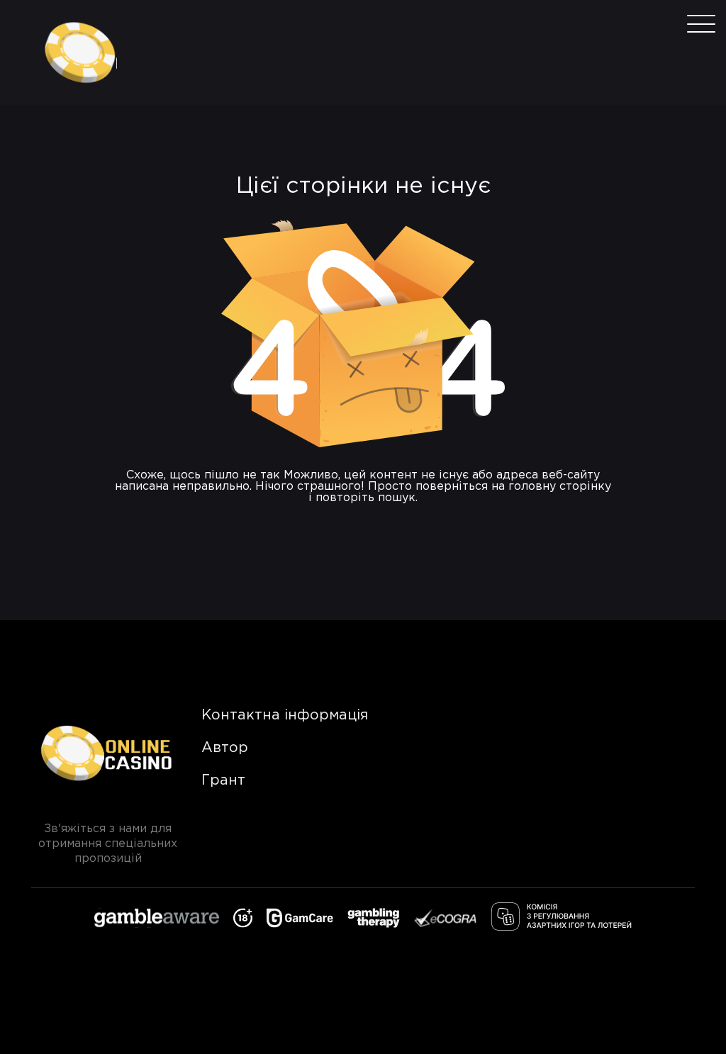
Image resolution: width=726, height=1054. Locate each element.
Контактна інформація (284, 715)
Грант (223, 780)
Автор (224, 747)
